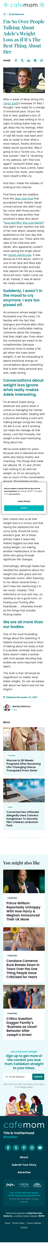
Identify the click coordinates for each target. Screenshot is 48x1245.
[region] (24, 498)
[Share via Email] (41, 60)
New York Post (24, 198)
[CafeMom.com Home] (24, 5)
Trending (11, 755)
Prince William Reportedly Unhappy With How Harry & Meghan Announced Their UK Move (23, 911)
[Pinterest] (24, 1147)
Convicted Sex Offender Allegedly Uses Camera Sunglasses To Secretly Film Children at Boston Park (22, 818)
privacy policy (26, 1087)
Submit (38, 1076)
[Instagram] (32, 1147)
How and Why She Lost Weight (23, 222)
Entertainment (16, 14)
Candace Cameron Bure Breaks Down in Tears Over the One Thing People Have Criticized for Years (22, 969)
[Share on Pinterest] (35, 60)
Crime (10, 807)
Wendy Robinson (21, 706)
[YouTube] (40, 1147)
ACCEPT (24, 508)
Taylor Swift (10, 103)
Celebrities (12, 898)
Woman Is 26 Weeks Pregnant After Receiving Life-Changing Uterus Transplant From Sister (23, 765)
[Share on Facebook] (16, 60)
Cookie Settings (24, 501)
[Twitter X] (16, 1147)
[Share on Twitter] (22, 60)
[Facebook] (8, 1147)
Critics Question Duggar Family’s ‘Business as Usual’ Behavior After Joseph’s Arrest (21, 1026)
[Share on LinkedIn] (28, 60)
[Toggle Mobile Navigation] (6, 5)
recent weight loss (19, 255)
